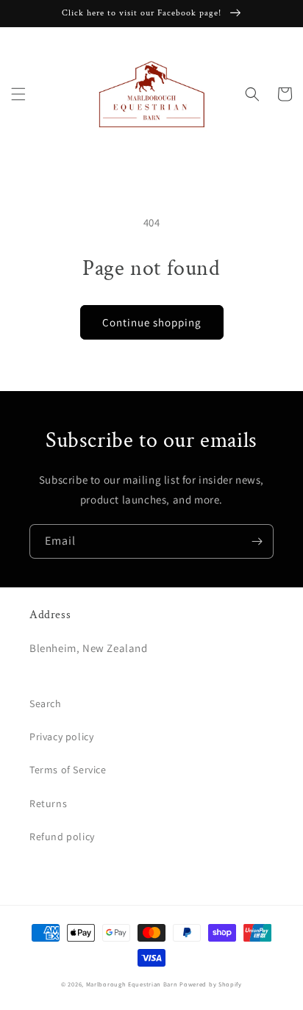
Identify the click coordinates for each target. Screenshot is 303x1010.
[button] (18, 94)
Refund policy (62, 836)
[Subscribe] (256, 541)
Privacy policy (61, 736)
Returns (48, 803)
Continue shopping (152, 322)
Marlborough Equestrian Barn (132, 984)
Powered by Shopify (210, 984)
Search (45, 703)
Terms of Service (68, 769)
